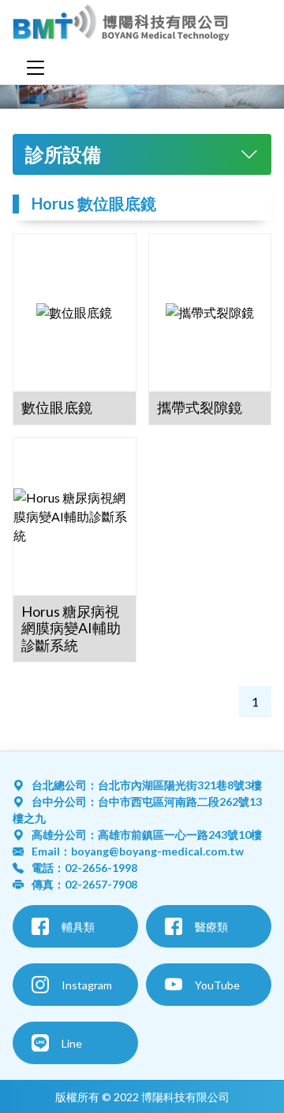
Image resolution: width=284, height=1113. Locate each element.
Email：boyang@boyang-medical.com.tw (138, 851)
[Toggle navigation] (35, 67)
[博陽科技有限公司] (121, 25)
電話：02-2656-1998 (84, 867)
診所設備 (63, 154)
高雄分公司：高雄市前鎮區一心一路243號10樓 (147, 834)
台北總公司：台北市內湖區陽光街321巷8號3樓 (147, 785)
